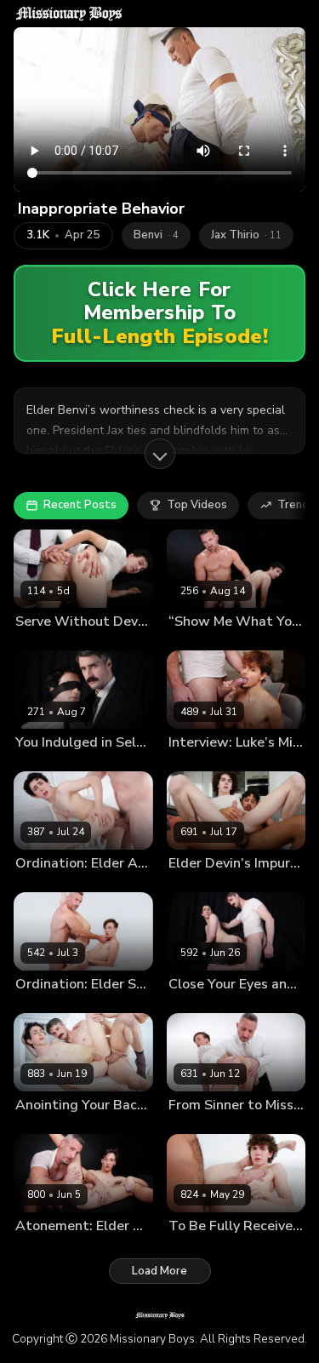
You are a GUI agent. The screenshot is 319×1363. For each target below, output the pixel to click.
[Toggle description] (160, 453)
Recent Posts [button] (80, 505)
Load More (159, 1271)
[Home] (69, 13)
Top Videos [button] (197, 505)
